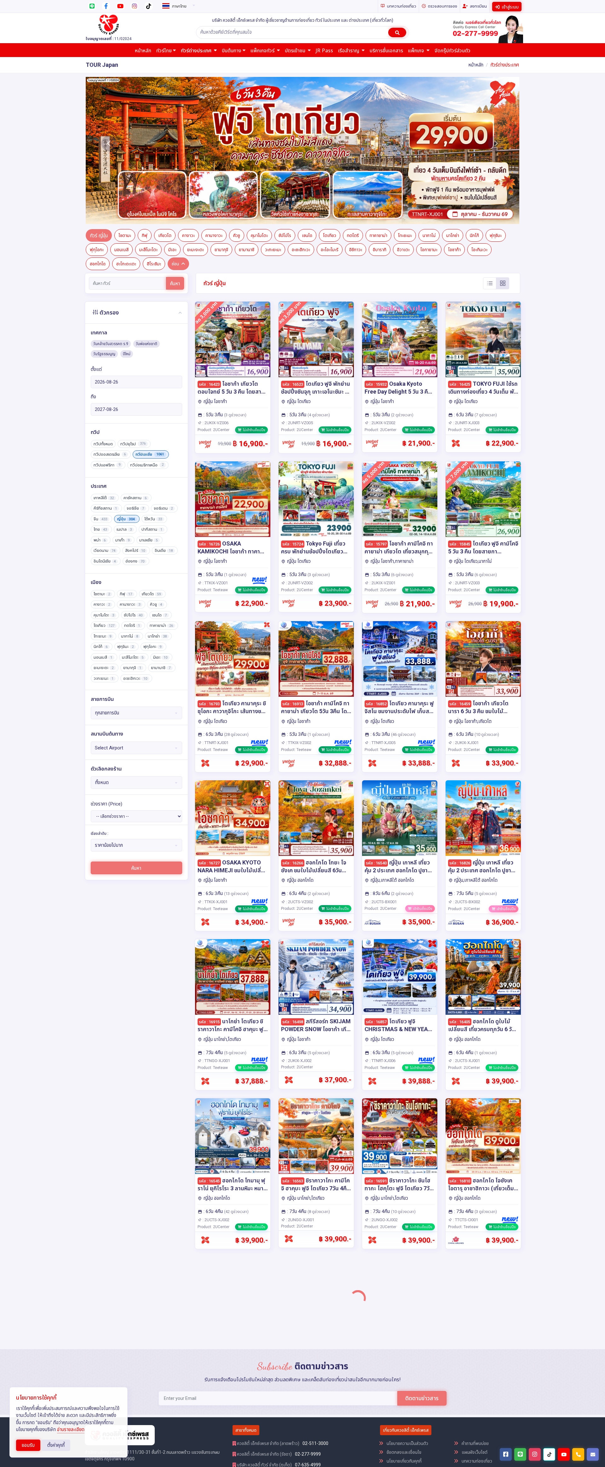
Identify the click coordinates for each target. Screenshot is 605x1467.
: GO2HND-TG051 (218, 1239)
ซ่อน (175, 123)
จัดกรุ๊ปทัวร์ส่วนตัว (452, 51)
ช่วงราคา (106, 664)
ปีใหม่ (126, 214)
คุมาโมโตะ (259, 95)
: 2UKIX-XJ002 (298, 920)
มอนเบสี (121, 109)
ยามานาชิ (246, 109)
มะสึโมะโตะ (148, 109)
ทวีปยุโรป (133, 304)
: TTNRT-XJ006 (382, 920)
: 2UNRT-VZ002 (299, 443)
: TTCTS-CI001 (465, 1079)
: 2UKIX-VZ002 (382, 283)
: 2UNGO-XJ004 (466, 1397)
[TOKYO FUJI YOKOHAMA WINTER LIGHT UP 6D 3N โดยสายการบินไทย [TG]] (316, 1314)
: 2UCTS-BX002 (466, 761)
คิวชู (236, 95)
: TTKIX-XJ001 (215, 761)
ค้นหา (175, 144)
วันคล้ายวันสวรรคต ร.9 (110, 204)
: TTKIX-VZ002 (298, 602)
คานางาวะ (213, 95)
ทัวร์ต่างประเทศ (197, 51)
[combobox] (178, 5)
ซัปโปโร (285, 95)
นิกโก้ (474, 95)
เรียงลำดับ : (99, 693)
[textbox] (178, 6)
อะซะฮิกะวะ (301, 109)
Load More (358, 1444)
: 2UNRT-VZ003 (466, 443)
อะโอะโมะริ (329, 109)
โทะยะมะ (405, 95)
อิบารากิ (379, 109)
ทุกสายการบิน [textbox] (107, 573)
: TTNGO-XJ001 (216, 920)
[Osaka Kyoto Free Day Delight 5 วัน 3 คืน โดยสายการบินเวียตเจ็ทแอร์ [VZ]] (399, 199)
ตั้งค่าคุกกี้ (56, 1445)
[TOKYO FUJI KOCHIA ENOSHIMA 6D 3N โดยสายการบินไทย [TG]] (232, 1155)
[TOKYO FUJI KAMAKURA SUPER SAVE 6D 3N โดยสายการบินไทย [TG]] (399, 1314)
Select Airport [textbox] (109, 608)
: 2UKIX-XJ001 (465, 602)
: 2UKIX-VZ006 (215, 283)
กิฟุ (144, 95)
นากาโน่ (429, 95)
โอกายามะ (428, 109)
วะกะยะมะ (273, 109)
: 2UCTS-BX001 (383, 761)
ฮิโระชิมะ (154, 123)
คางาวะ (188, 95)
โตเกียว (329, 95)
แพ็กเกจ (416, 51)
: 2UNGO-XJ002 (383, 1079)
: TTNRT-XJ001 (215, 602)
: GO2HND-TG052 (301, 1239)
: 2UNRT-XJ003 (466, 283)
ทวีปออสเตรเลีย (110, 314)
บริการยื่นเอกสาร (386, 51)
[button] (109, 80)
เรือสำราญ (349, 51)
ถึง (93, 257)
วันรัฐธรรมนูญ (104, 214)
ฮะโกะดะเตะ (126, 123)
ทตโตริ (353, 95)
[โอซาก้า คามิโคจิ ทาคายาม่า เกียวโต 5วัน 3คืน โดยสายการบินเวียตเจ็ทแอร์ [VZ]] (316, 519)
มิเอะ (172, 109)
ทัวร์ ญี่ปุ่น (99, 96)
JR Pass (324, 51)
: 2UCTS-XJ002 (215, 1079)
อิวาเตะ (403, 109)
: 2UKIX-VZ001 (382, 443)
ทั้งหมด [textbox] (102, 643)
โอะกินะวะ (479, 109)
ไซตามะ (124, 95)
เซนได (307, 95)
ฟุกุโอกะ (97, 109)
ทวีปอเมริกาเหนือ (147, 325)
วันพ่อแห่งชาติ (146, 204)
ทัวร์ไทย (164, 51)
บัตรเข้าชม (296, 51)
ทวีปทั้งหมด (103, 304)
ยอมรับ (28, 1445)
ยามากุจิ (221, 109)
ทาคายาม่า (378, 95)
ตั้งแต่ (96, 229)
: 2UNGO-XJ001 (299, 1079)
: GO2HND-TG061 (385, 1239)
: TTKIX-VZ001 (215, 443)
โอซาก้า (454, 109)
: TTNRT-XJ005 (382, 602)
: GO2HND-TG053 (301, 1397)
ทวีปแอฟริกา (107, 325)
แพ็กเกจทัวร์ (263, 51)
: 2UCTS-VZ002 (299, 761)
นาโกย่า (452, 95)
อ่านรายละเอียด (70, 1429)
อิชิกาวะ (355, 109)
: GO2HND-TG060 (385, 1397)
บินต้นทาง (231, 51)
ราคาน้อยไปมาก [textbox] (109, 705)
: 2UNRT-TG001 (466, 1239)
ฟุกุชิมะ (496, 95)
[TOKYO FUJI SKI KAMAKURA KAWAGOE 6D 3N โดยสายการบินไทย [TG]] (399, 1155)
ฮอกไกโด (98, 123)
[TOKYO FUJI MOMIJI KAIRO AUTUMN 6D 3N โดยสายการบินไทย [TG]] (316, 1155)
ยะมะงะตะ (195, 109)
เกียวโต (164, 95)
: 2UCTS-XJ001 (466, 920)
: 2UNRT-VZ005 (299, 283)
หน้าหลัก (143, 51)
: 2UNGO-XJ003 (216, 1397)
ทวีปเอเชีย (149, 314)
